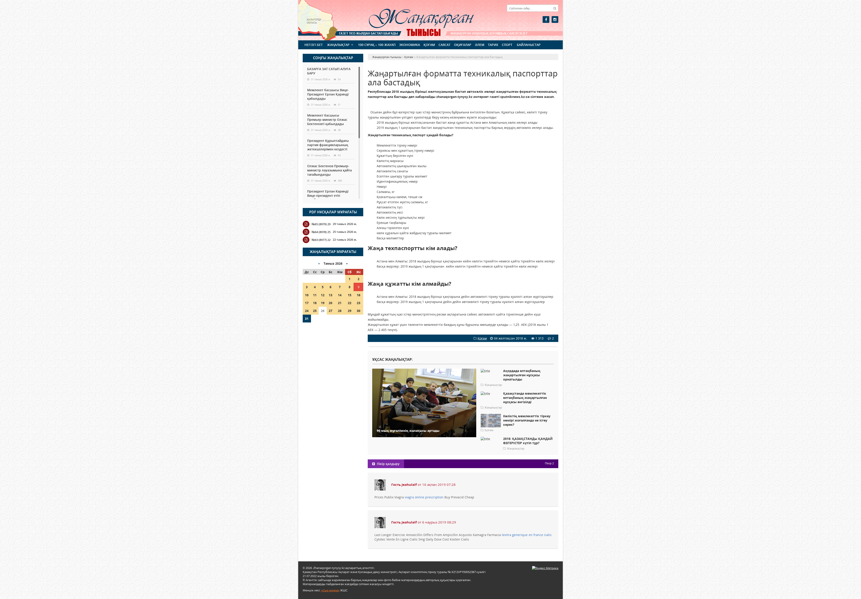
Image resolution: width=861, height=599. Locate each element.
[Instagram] (555, 19)
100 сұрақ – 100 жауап (377, 45)
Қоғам (429, 45)
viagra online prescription (424, 497)
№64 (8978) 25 (321, 232)
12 (322, 295)
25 (315, 311)
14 (339, 295)
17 (307, 303)
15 (349, 295)
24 (307, 311)
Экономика (409, 45)
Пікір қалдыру (388, 464)
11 (315, 295)
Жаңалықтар (338, 45)
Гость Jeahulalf (404, 484)
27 (330, 311)
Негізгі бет (313, 45)
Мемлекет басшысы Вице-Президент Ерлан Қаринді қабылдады (328, 94)
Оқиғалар (462, 45)
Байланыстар (529, 45)
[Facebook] (546, 19)
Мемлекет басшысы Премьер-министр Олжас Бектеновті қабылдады (327, 119)
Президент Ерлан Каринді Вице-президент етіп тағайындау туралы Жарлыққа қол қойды (327, 197)
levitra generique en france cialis (527, 535)
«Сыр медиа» (330, 590)
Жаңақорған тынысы (414, 19)
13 (330, 295)
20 (330, 303)
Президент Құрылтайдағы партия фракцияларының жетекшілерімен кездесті (328, 144)
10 (307, 295)
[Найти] (554, 8)
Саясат (444, 45)
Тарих (493, 45)
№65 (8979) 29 (321, 224)
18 (315, 303)
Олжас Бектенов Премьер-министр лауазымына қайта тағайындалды (329, 170)
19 (322, 303)
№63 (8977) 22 (321, 240)
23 (358, 303)
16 (358, 295)
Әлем (479, 45)
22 (349, 303)
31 (307, 318)
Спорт (507, 45)
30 (358, 311)
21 (339, 303)
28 (339, 311)
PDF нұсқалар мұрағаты (333, 212)
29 (349, 311)
